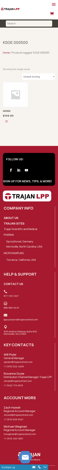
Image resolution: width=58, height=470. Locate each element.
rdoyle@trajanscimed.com (18, 380)
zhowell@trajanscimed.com (18, 414)
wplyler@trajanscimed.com (18, 361)
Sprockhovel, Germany (19, 241)
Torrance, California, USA (21, 260)
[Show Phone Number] (39, 467)
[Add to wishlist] (6, 121)
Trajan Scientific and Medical (20, 229)
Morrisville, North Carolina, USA (24, 246)
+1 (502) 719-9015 (13, 385)
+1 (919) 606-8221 (13, 419)
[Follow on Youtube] (26, 170)
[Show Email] (34, 467)
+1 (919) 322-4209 (14, 366)
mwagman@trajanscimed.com (20, 434)
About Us (11, 218)
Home (6, 52)
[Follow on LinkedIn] (18, 170)
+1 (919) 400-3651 (13, 438)
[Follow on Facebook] (11, 170)
